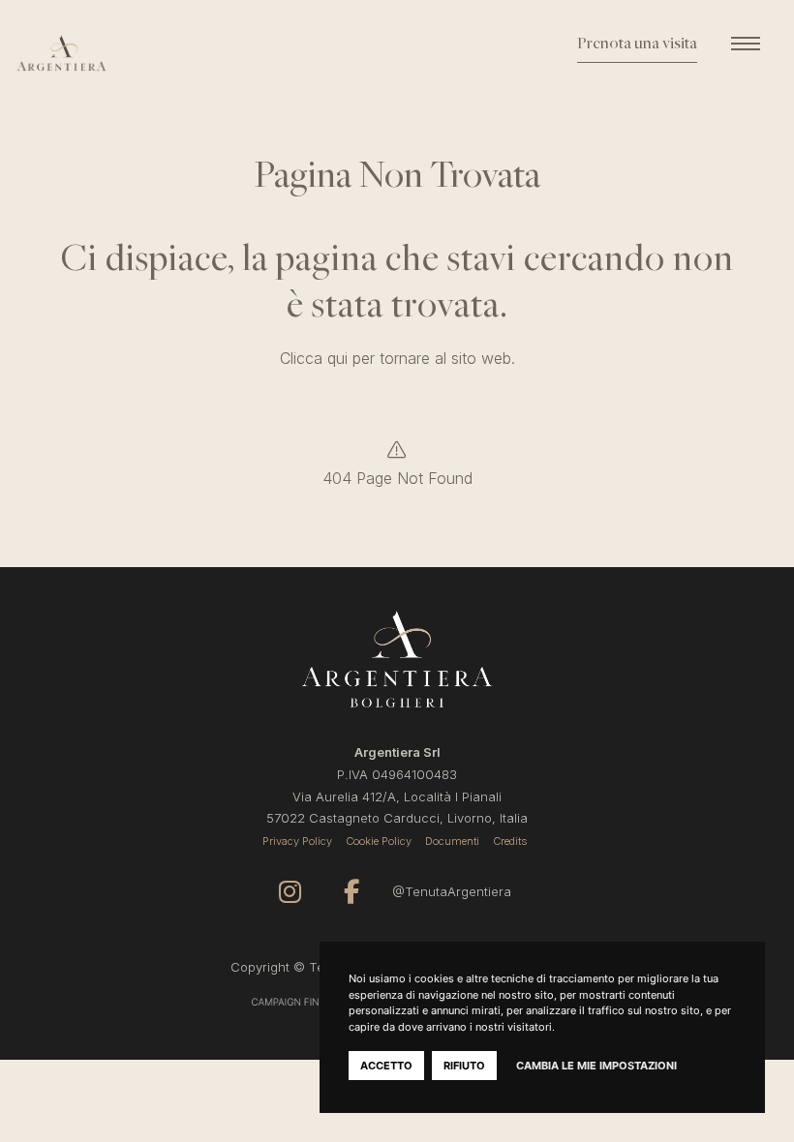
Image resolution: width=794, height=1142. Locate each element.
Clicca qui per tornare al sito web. (397, 358)
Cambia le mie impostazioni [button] (596, 1065)
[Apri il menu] (745, 43)
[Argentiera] (110, 53)
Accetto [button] (386, 1065)
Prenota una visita (637, 44)
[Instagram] (290, 891)
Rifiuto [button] (464, 1065)
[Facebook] (351, 891)
